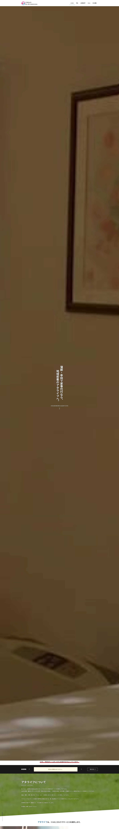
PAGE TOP (115, 802)
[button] (81, 769)
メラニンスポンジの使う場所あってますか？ (52, 769)
